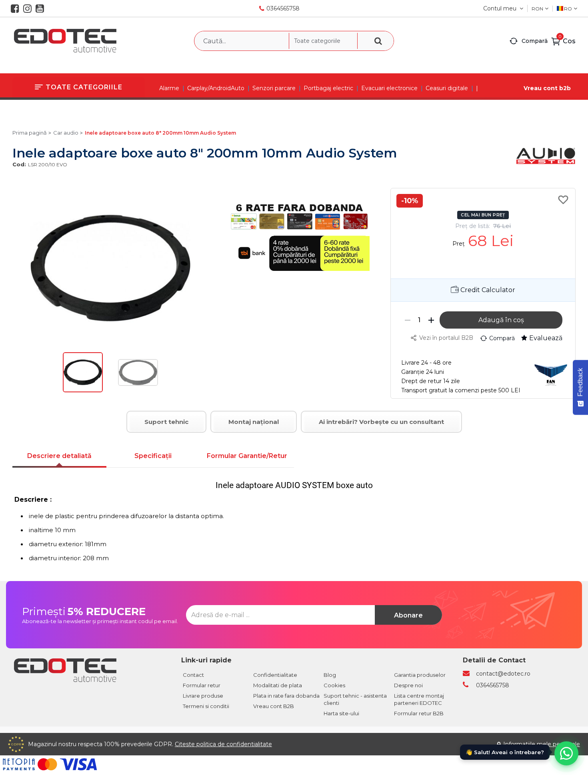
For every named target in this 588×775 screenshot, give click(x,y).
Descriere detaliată (59, 456)
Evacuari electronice (389, 88)
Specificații (153, 456)
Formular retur (201, 685)
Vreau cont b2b (547, 88)
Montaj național (253, 422)
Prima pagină (29, 132)
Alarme (169, 88)
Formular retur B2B (419, 713)
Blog (330, 675)
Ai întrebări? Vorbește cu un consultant (381, 422)
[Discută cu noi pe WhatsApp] (566, 753)
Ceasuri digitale (447, 88)
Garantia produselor (420, 675)
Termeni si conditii (206, 706)
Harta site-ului (341, 713)
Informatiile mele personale (541, 744)
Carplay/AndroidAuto (215, 88)
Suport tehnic (166, 422)
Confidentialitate (275, 675)
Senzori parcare (274, 88)
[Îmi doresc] (564, 199)
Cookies (334, 685)
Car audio (65, 132)
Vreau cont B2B (273, 706)
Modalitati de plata (277, 685)
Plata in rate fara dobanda (286, 695)
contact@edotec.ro (503, 673)
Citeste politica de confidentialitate (223, 744)
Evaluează (545, 338)
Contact (193, 675)
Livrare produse (203, 695)
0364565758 (283, 8)
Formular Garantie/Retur (247, 456)
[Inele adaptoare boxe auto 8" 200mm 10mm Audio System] (83, 390)
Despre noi (408, 685)
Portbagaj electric (328, 88)
